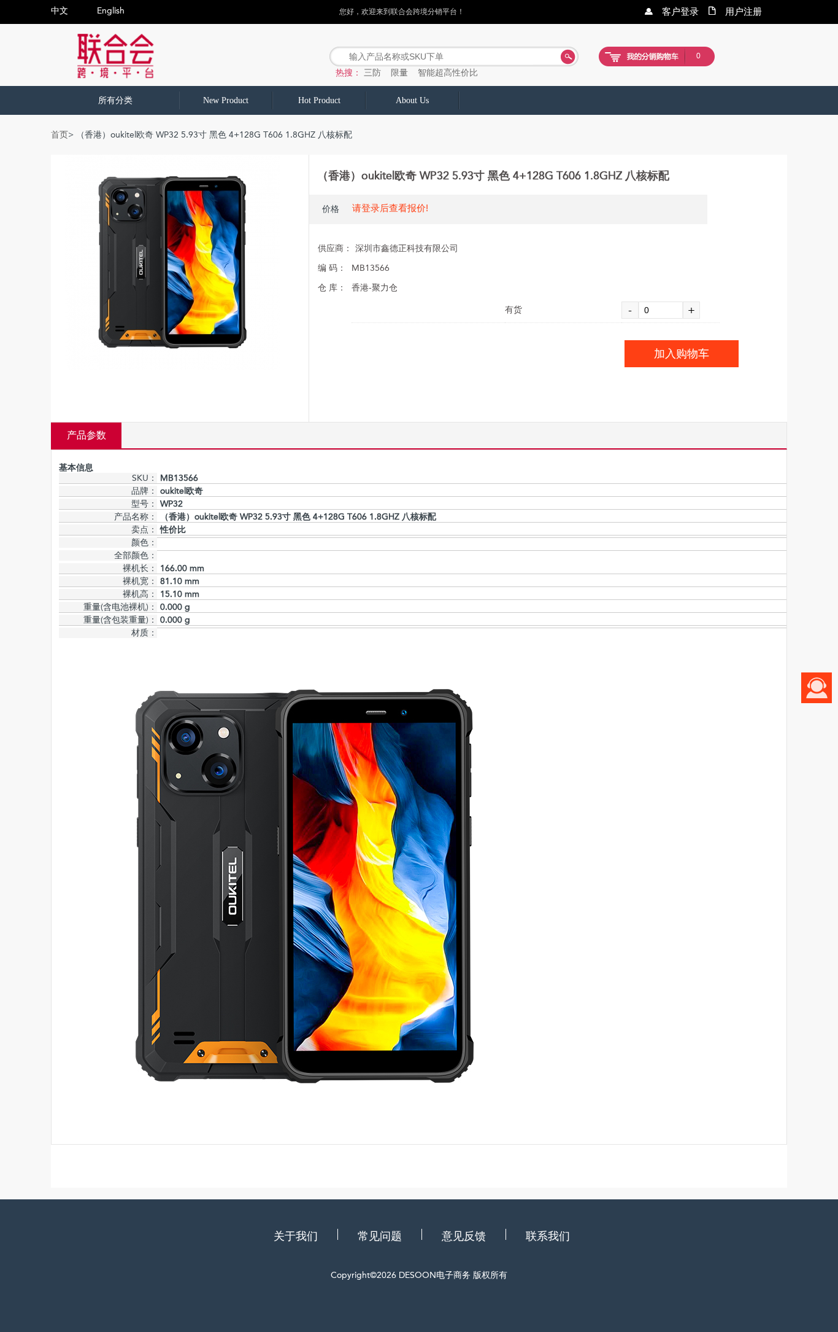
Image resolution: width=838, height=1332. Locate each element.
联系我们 (548, 1236)
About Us (412, 100)
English (111, 10)
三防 (372, 72)
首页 (59, 135)
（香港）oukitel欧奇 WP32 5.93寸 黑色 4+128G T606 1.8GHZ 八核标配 (493, 175)
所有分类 (115, 100)
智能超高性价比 (448, 72)
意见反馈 (464, 1236)
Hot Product (319, 100)
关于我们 (296, 1236)
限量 (399, 72)
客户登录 (680, 11)
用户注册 (743, 11)
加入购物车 (681, 353)
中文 (59, 10)
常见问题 (380, 1236)
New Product (225, 100)
